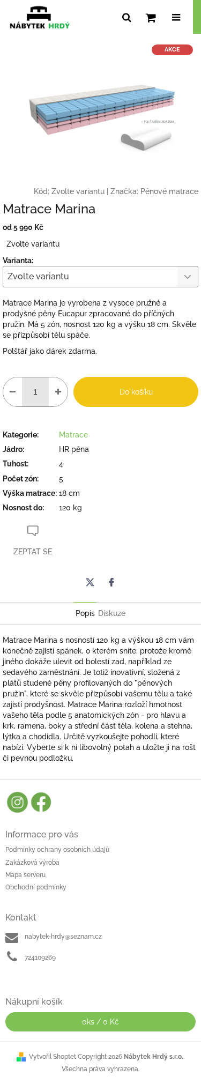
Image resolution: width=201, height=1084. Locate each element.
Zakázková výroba (32, 862)
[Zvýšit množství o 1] (58, 391)
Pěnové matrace (169, 191)
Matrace (73, 434)
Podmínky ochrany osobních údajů (57, 849)
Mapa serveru (25, 875)
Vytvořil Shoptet (52, 1056)
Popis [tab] (85, 613)
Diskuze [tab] (111, 613)
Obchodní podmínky (35, 887)
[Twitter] (90, 582)
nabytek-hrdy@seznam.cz (63, 936)
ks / (100, 1022)
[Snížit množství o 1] (12, 391)
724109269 (40, 957)
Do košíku (136, 392)
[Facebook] (111, 582)
